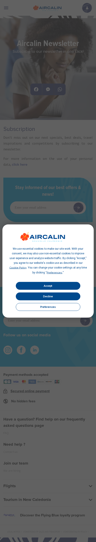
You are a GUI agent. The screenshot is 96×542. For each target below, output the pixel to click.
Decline (48, 296)
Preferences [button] (54, 272)
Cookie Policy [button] (18, 268)
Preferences (48, 307)
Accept (48, 285)
